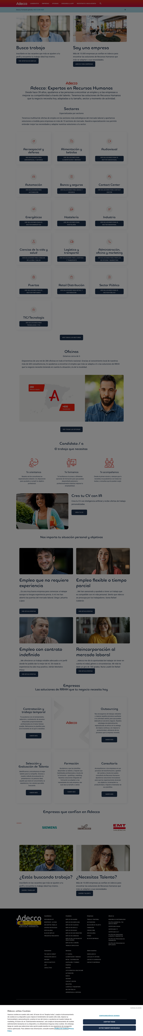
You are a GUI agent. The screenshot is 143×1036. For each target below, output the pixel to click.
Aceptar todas (109, 1022)
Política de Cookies (61, 1028)
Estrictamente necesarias (109, 1028)
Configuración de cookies (109, 1015)
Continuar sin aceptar (136, 1007)
